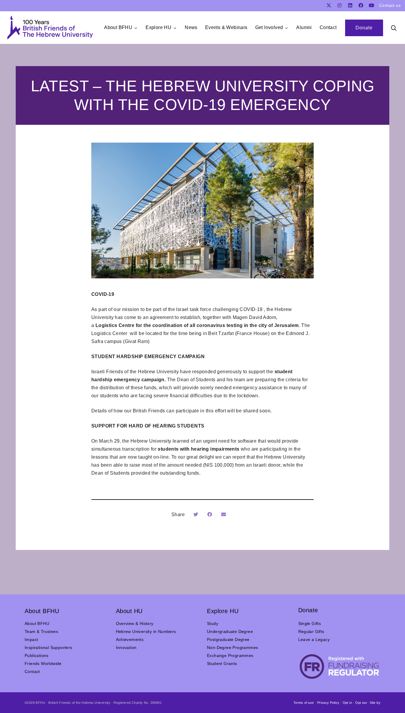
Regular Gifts (311, 631)
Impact (31, 639)
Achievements (130, 639)
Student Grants (222, 663)
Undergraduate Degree (230, 631)
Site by (375, 702)
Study (212, 623)
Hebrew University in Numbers (146, 631)
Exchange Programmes (230, 655)
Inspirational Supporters (48, 647)
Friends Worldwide (43, 663)
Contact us (390, 5)
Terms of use (304, 702)
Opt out (361, 702)
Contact (32, 671)
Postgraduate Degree (228, 639)
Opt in (347, 702)
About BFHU (37, 623)
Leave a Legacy (314, 639)
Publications (37, 655)
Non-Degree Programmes (232, 647)
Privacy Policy (328, 702)
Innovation (126, 647)
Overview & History (135, 623)
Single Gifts (309, 623)
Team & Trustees (41, 631)
